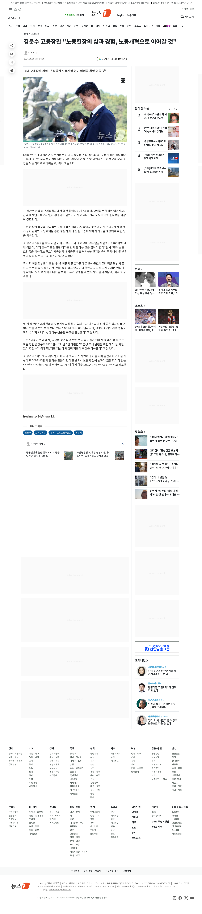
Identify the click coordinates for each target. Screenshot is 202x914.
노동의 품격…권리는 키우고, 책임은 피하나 (162, 705)
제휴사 (155, 806)
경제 (26, 33)
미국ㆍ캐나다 (76, 757)
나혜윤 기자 (33, 52)
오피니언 (140, 660)
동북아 (73, 753)
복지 (31, 764)
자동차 (175, 764)
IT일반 (32, 823)
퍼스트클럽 (177, 833)
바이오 (53, 806)
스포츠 (139, 306)
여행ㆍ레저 (75, 837)
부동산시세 (13, 823)
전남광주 (94, 782)
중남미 (73, 771)
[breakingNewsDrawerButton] (15, 9)
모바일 (32, 819)
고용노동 (53, 768)
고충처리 (127, 870)
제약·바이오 (55, 815)
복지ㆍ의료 (54, 812)
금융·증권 (157, 748)
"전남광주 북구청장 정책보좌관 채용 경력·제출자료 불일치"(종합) (60, 2)
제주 (92, 797)
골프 (113, 833)
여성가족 (33, 782)
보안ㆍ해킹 (34, 826)
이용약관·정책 (112, 870)
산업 (174, 748)
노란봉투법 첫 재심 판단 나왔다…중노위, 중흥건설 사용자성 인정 (93, 454)
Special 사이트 (180, 806)
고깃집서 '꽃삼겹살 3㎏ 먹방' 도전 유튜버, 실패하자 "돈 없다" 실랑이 (164, 454)
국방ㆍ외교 (116, 753)
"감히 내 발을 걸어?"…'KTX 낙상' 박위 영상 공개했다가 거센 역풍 (164, 481)
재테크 (154, 775)
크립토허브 (69, 15)
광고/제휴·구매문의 (92, 870)
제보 (192, 9)
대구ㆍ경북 (95, 786)
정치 (11, 748)
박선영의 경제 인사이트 (158, 716)
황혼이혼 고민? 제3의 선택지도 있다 (162, 689)
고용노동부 (40, 432)
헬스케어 (53, 819)
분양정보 (12, 819)
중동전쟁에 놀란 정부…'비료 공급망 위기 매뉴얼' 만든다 (43, 454)
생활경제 (176, 775)
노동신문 (131, 15)
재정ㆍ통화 (54, 757)
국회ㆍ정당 (13, 757)
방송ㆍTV (94, 815)
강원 (92, 768)
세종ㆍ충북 (95, 771)
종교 (72, 819)
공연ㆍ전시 (75, 812)
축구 (113, 819)
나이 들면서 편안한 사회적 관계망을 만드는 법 (162, 672)
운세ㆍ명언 (75, 841)
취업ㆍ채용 (177, 790)
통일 (113, 757)
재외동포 (114, 761)
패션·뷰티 (176, 779)
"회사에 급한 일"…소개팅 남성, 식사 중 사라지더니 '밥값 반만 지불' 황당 (165, 467)
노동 (31, 768)
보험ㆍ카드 (156, 764)
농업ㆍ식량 (54, 771)
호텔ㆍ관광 (177, 786)
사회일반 (33, 786)
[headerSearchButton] (19, 9)
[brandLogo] (101, 13)
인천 (92, 764)
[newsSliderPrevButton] (169, 108)
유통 (174, 771)
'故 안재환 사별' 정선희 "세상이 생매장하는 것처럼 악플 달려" (155, 131)
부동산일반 (13, 812)
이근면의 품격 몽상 (156, 700)
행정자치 (94, 753)
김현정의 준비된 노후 (157, 666)
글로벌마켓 (156, 815)
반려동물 (74, 848)
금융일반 (155, 753)
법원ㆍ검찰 (34, 757)
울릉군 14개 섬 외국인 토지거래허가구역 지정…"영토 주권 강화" (168, 2)
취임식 (79, 432)
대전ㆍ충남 (95, 775)
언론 (72, 830)
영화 (92, 819)
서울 (92, 757)
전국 (92, 748)
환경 (31, 771)
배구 (113, 826)
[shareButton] (12, 45)
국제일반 (74, 793)
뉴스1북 (175, 830)
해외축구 (114, 823)
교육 (31, 761)
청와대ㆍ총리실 (15, 753)
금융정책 (155, 757)
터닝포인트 (177, 826)
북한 (133, 748)
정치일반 (12, 764)
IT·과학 (33, 806)
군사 (133, 757)
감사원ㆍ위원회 (15, 761)
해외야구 (114, 815)
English (121, 15)
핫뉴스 (139, 431)
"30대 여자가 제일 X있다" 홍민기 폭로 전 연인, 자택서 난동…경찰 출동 (164, 441)
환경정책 (53, 775)
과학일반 (33, 833)
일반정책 (12, 815)
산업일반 (176, 753)
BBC (154, 812)
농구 (113, 830)
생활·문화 (75, 806)
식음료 (175, 782)
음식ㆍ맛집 (75, 855)
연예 (137, 269)
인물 (31, 779)
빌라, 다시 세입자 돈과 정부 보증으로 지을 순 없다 (162, 722)
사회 (31, 748)
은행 (153, 761)
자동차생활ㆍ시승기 (78, 852)
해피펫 (80, 15)
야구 (113, 812)
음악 (92, 823)
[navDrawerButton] (10, 9)
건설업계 (12, 826)
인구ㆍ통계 (54, 764)
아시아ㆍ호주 (76, 761)
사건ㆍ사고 (34, 753)
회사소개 (75, 870)
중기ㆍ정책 (177, 768)
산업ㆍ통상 (54, 761)
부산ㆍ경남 (95, 790)
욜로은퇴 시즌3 (154, 683)
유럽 (72, 764)
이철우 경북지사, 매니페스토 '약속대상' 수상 (114, 2)
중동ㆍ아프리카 (77, 768)
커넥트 (185, 9)
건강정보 (74, 833)
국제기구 (74, 782)
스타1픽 (175, 819)
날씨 (31, 775)
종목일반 (114, 837)
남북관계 (135, 771)
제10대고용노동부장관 (60, 432)
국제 (72, 748)
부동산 (12, 806)
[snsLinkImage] (174, 897)
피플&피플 (74, 786)
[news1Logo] (20, 886)
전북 (92, 779)
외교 (113, 748)
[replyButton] (12, 54)
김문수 (28, 432)
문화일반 (74, 826)
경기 (92, 761)
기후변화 (74, 779)
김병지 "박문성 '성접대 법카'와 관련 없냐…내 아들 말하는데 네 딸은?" (164, 494)
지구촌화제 (75, 790)
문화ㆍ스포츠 (137, 768)
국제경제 (74, 775)
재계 (174, 757)
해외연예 (94, 826)
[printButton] (12, 70)
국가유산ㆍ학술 (77, 823)
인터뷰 (93, 830)
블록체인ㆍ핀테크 (159, 779)
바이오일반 (54, 823)
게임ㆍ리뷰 (34, 830)
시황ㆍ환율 (156, 771)
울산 (92, 793)
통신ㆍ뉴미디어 (36, 815)
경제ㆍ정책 (54, 753)
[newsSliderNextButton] (176, 108)
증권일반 (155, 768)
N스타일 (94, 833)
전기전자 (176, 761)
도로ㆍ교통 (75, 844)
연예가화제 (95, 812)
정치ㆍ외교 (136, 753)
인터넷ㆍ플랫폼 (36, 812)
